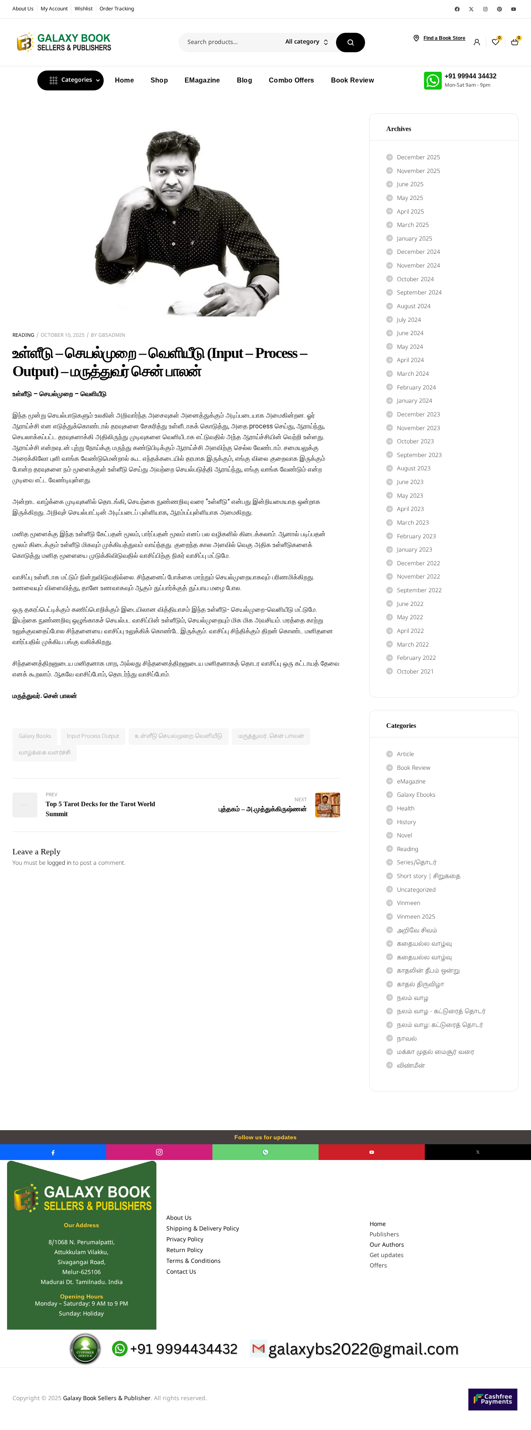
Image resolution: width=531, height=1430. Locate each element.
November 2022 (418, 577)
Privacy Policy (184, 1239)
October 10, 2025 (63, 335)
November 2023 (418, 428)
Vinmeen (408, 903)
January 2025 (414, 239)
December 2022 (418, 563)
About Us (179, 1218)
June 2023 (410, 482)
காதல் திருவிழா (420, 984)
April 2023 (410, 509)
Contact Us (181, 1272)
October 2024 (415, 279)
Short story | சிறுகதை (428, 876)
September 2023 (419, 455)
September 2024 (419, 293)
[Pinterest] (499, 9)
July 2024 (409, 320)
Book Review (413, 768)
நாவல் (407, 1039)
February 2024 (416, 388)
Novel (404, 835)
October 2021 (415, 672)
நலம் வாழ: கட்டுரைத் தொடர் (440, 1025)
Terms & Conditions (193, 1261)
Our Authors (387, 1245)
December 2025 (418, 157)
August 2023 (414, 468)
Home (378, 1224)
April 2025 (410, 212)
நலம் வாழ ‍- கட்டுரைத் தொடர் (441, 1011)
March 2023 (413, 523)
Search (350, 42)
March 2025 (413, 225)
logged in (59, 863)
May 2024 (410, 347)
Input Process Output (93, 736)
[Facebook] (457, 9)
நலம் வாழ (413, 998)
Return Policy (184, 1250)
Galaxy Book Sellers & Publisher (107, 1398)
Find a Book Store (444, 38)
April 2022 (410, 631)
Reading (23, 335)
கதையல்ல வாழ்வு (424, 944)
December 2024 (418, 252)
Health (405, 808)
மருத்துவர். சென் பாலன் (271, 736)
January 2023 (414, 550)
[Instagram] (485, 9)
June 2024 (410, 333)
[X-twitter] (471, 9)
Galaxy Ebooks (416, 795)
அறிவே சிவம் (417, 930)
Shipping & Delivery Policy (202, 1229)
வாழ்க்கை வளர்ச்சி (45, 753)
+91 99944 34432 (471, 76)
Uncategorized (416, 890)
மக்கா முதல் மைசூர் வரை (436, 1052)
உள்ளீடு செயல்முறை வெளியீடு (178, 736)
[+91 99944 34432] (433, 81)
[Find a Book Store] (416, 38)
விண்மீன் (411, 1066)
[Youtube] (514, 9)
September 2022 (419, 590)
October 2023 (415, 441)
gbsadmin (111, 335)
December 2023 (418, 414)
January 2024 (414, 401)
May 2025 (410, 198)
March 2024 (413, 374)
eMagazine (411, 782)
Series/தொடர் (417, 862)
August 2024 (414, 306)
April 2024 (410, 360)
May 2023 (410, 496)
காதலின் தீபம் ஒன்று (428, 971)
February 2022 (416, 658)
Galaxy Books (35, 736)
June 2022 (410, 604)
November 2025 (418, 171)
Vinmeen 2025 (416, 917)
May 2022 (410, 617)
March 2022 (413, 645)
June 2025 (410, 184)
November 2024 (418, 266)
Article (405, 754)
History (406, 822)
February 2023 (416, 536)
